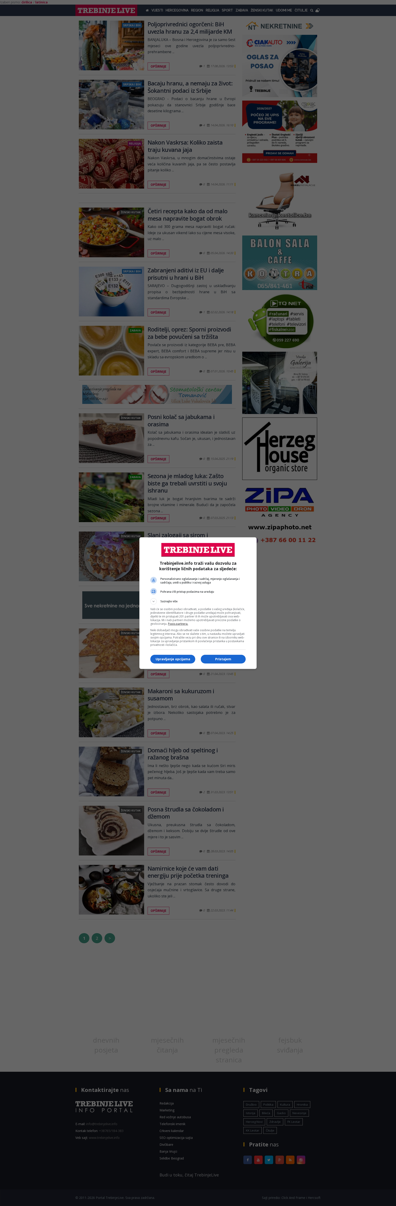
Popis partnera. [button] (178, 624)
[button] (198, 601)
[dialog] (198, 603)
